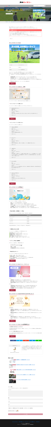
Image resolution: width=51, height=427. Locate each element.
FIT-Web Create (24, 424)
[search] (44, 5)
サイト (9, 404)
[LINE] (39, 340)
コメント (9, 389)
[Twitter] (19, 340)
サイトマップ (26, 421)
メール (9, 401)
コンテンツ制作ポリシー (32, 421)
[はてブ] (32, 340)
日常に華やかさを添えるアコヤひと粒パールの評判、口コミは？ (25, 364)
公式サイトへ (12, 83)
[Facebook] (13, 340)
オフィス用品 (14, 379)
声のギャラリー (28, 423)
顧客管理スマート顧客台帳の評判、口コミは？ (23, 359)
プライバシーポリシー (15, 421)
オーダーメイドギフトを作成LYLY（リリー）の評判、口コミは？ (25, 374)
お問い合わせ (38, 421)
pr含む (9, 5)
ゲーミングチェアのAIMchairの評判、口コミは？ (23, 379)
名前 (8, 397)
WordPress (31, 424)
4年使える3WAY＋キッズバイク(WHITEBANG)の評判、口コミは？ (26, 369)
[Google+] (26, 340)
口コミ (15, 369)
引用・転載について (21, 421)
